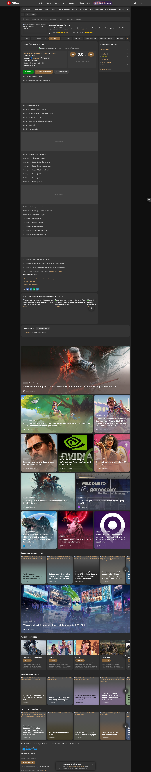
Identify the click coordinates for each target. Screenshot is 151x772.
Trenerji (60, 19)
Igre (27, 19)
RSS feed (74, 744)
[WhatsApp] (34, 289)
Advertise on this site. (28, 753)
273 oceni (68, 33)
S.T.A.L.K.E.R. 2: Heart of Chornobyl (58, 10)
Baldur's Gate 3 (88, 10)
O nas (35, 744)
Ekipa (39, 744)
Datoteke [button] (72, 3)
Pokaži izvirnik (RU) (56, 271)
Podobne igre (91, 38)
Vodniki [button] (56, 3)
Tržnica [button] (81, 3)
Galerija (78, 38)
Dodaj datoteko (29, 282)
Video (121, 38)
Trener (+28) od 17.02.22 (73, 19)
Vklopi (44, 770)
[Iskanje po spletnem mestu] (135, 3)
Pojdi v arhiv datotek (31, 284)
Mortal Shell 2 (38, 10)
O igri (26, 38)
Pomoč (23, 744)
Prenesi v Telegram (44, 72)
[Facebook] (27, 289)
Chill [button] (88, 3)
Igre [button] (64, 3)
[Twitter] (31, 289)
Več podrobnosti (78, 30)
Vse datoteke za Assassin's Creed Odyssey (39, 279)
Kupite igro (40, 38)
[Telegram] (37, 289)
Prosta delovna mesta (48, 744)
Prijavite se (27, 332)
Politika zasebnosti (66, 744)
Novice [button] (41, 3)
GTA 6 (76, 10)
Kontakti (57, 744)
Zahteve (67, 38)
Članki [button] (49, 3)
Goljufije (46, 53)
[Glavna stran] (13, 3)
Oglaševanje (29, 744)
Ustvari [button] (31, 14)
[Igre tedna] (127, 9)
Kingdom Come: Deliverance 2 (107, 10)
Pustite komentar (30, 391)
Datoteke (53, 19)
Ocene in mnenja (107, 38)
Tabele (25, 306)
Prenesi (29, 72)
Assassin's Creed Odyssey (39, 19)
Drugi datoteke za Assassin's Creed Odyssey (42, 296)
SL (80, 744)
